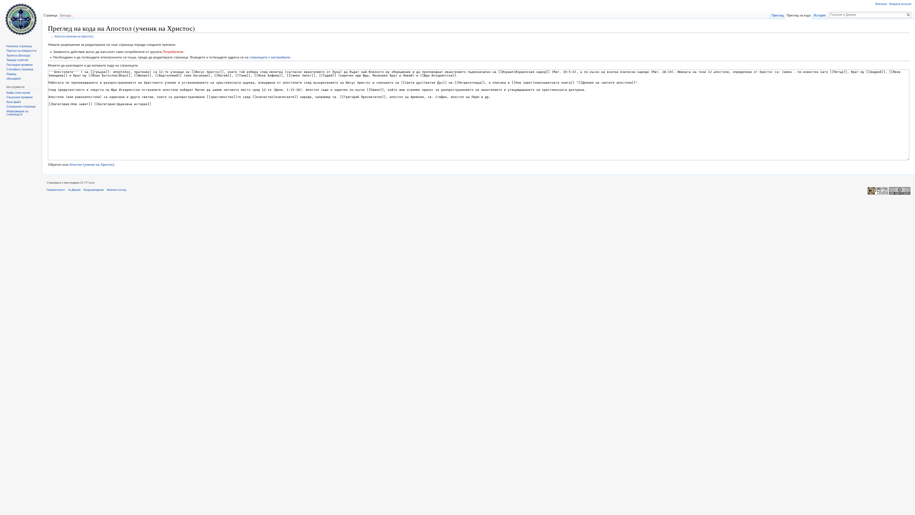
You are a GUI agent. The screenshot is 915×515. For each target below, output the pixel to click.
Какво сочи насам (18, 92)
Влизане (881, 4)
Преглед (778, 15)
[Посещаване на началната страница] (21, 19)
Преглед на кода (799, 15)
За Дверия (74, 189)
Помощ (11, 74)
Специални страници (21, 106)
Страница (50, 15)
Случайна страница (19, 69)
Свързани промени (19, 97)
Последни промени (19, 65)
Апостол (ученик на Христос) (73, 36)
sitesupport (13, 78)
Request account (900, 4)
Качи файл (13, 102)
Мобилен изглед (116, 189)
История (820, 15)
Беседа (65, 15)
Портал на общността (21, 50)
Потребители (173, 52)
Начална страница (19, 46)
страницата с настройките (269, 57)
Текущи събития (17, 60)
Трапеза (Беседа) (18, 55)
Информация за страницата (17, 113)
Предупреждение (93, 189)
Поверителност (56, 189)
